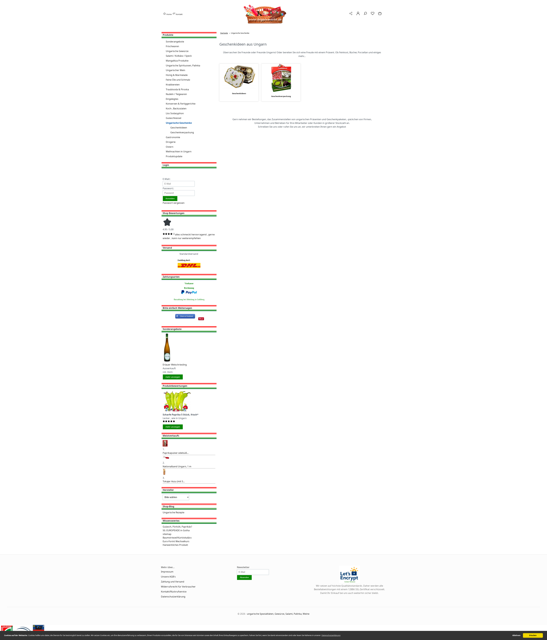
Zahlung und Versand (172, 581)
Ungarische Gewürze (177, 51)
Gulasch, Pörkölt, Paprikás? (177, 526)
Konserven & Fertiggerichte (180, 103)
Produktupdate (174, 156)
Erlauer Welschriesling (175, 364)
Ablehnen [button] (516, 635)
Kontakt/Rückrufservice (173, 591)
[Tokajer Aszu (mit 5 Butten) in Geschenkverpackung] (164, 474)
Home (169, 14)
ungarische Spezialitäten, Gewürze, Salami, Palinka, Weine (278, 613)
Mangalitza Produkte (177, 60)
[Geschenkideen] (239, 87)
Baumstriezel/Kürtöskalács (177, 537)
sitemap (167, 534)
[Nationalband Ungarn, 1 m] (166, 459)
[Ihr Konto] (358, 15)
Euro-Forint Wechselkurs (176, 541)
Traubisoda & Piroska (177, 89)
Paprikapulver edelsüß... (176, 452)
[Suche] (365, 15)
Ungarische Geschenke (179, 122)
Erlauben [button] (533, 635)
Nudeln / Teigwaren (176, 94)
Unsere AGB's (168, 576)
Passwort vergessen (173, 202)
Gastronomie (173, 137)
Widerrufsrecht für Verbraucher (178, 586)
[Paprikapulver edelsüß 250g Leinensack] (165, 445)
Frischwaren (172, 46)
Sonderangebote (175, 41)
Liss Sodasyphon (175, 113)
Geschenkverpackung (182, 132)
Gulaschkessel (173, 118)
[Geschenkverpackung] (281, 90)
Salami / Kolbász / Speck (179, 55)
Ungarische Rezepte (173, 512)
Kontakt (179, 14)
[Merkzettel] (372, 15)
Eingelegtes (172, 99)
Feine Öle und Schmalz (178, 79)
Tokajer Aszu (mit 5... (174, 481)
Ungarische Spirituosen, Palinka (183, 65)
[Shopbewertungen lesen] (167, 225)
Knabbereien (173, 84)
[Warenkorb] (380, 15)
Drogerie (170, 142)
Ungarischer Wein (175, 70)
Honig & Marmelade (177, 75)
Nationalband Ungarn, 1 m (177, 466)
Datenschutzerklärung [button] (331, 635)
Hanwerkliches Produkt (175, 544)
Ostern (169, 146)
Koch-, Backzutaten (176, 108)
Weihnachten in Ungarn (178, 151)
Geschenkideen (178, 127)
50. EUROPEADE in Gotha (176, 530)
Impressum (167, 571)
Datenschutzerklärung (173, 596)
